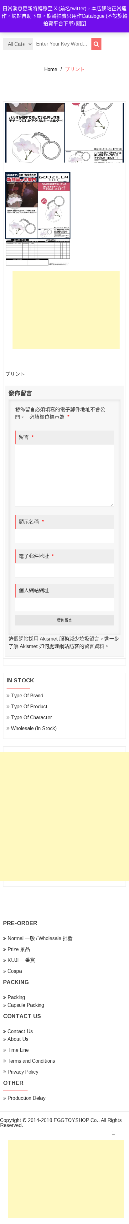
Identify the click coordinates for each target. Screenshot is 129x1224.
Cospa (15, 971)
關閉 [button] (81, 23)
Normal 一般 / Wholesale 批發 (40, 938)
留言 (26, 437)
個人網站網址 (34, 590)
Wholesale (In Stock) (34, 728)
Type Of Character (31, 717)
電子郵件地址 (36, 556)
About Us (18, 1039)
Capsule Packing (26, 1005)
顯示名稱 (31, 521)
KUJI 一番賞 (21, 960)
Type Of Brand (27, 695)
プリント (15, 374)
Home (50, 69)
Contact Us (20, 1031)
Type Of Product (29, 706)
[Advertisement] (67, 312)
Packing (16, 997)
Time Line (18, 1050)
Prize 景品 (19, 949)
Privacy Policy (23, 1072)
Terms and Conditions (31, 1061)
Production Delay (26, 1098)
